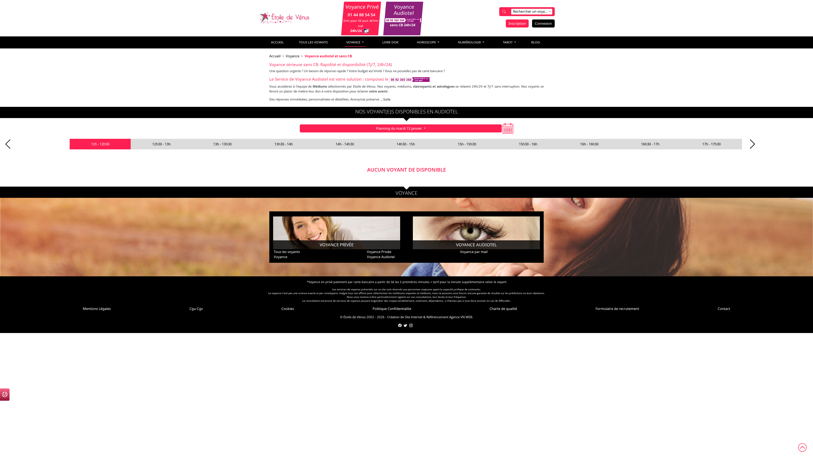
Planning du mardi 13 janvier (399, 128)
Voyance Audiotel (381, 257)
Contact (724, 308)
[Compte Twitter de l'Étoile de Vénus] (405, 325)
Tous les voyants (313, 42)
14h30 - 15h (406, 144)
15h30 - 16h (528, 144)
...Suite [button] (385, 99)
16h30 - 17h (650, 144)
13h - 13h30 (222, 144)
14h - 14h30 (345, 144)
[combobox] (531, 12)
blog (535, 42)
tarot (508, 42)
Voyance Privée (379, 251)
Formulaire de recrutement (617, 308)
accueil (277, 42)
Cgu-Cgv (196, 308)
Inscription (517, 23)
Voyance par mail (474, 251)
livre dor (390, 42)
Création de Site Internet (404, 317)
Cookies (287, 308)
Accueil (275, 56)
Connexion (543, 23)
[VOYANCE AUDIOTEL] (476, 232)
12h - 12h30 (100, 144)
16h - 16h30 (589, 144)
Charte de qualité (503, 308)
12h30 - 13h (161, 144)
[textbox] (531, 11)
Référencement (437, 317)
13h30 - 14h (283, 144)
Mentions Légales (97, 308)
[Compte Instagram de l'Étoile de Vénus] (411, 325)
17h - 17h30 (711, 144)
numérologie (470, 42)
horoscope (427, 42)
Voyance (292, 56)
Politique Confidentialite (392, 308)
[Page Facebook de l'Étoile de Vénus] (400, 325)
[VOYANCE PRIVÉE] (336, 232)
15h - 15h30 (467, 144)
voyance (353, 42)
